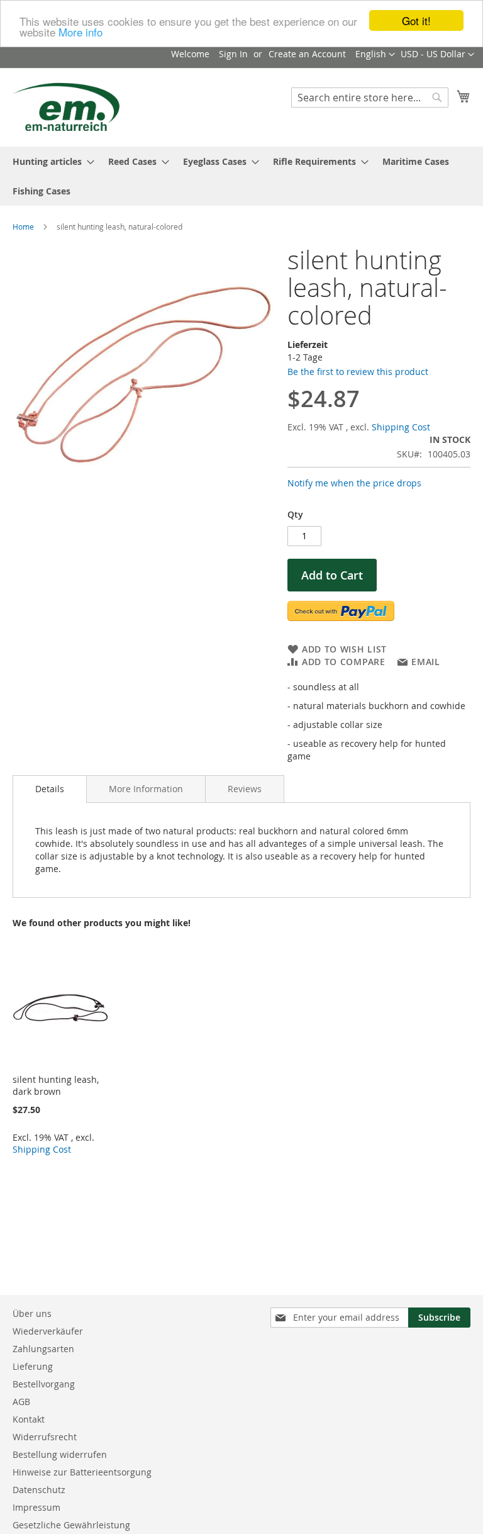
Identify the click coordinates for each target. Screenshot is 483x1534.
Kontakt (29, 1419)
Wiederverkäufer (48, 1331)
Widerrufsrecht (45, 1437)
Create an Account (307, 54)
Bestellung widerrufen (60, 1454)
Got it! (416, 20)
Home (23, 226)
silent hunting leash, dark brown (56, 1085)
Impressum (36, 1507)
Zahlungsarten (43, 1349)
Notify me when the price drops (354, 483)
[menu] (241, 176)
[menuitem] (49, 161)
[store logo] (66, 106)
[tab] (50, 789)
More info (80, 32)
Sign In (233, 54)
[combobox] (369, 97)
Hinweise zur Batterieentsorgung (82, 1472)
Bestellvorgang (44, 1384)
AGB (21, 1402)
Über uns (32, 1313)
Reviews (245, 789)
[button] (437, 55)
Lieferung (33, 1366)
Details (49, 789)
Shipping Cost (401, 427)
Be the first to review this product (357, 372)
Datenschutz (39, 1490)
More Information (146, 789)
